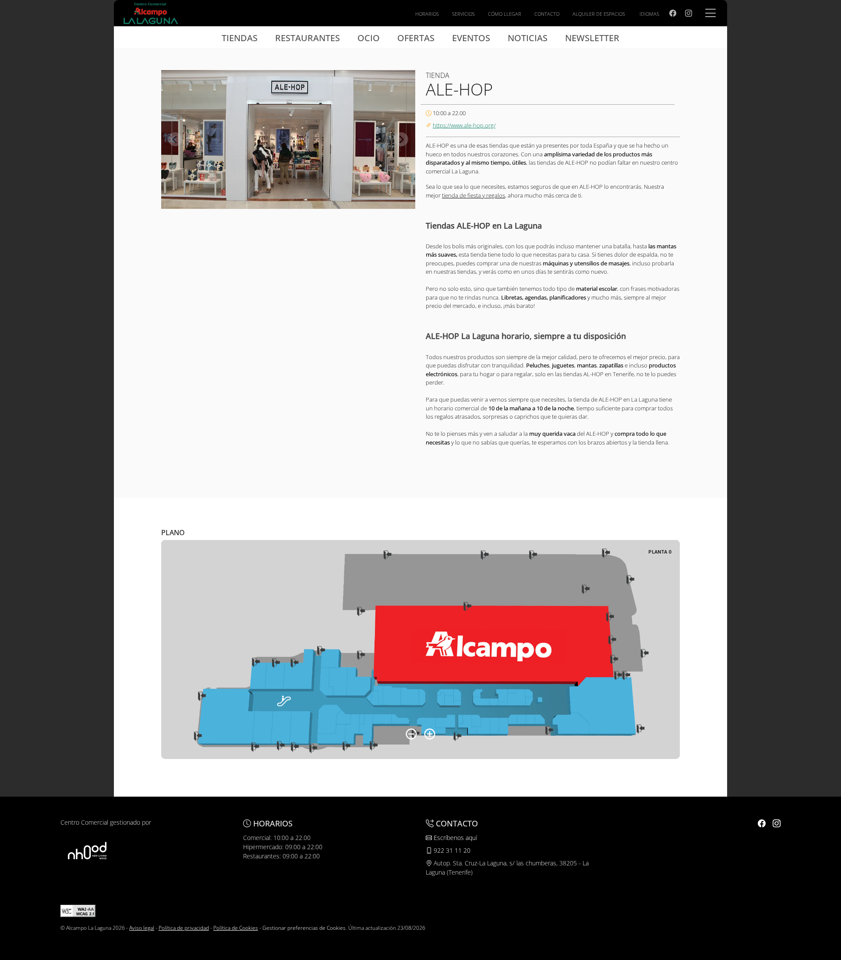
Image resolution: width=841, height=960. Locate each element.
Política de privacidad (184, 928)
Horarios (427, 14)
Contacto (546, 14)
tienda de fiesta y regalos (473, 195)
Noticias (528, 38)
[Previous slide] (175, 139)
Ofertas (416, 38)
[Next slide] (401, 139)
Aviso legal (141, 928)
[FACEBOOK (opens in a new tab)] (672, 13)
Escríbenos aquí (454, 837)
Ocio (368, 38)
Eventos (471, 38)
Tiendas (240, 38)
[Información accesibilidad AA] (77, 910)
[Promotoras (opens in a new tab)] (87, 850)
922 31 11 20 (451, 850)
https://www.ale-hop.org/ (464, 125)
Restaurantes (307, 38)
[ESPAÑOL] (151, 12)
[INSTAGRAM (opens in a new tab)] (688, 13)
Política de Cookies (235, 928)
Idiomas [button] (649, 14)
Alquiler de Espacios (598, 14)
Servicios (463, 14)
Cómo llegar (504, 14)
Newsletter (592, 38)
